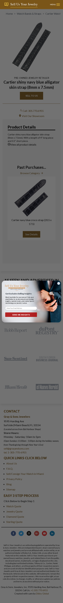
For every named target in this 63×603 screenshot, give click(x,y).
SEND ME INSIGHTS (21, 315)
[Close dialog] (58, 283)
